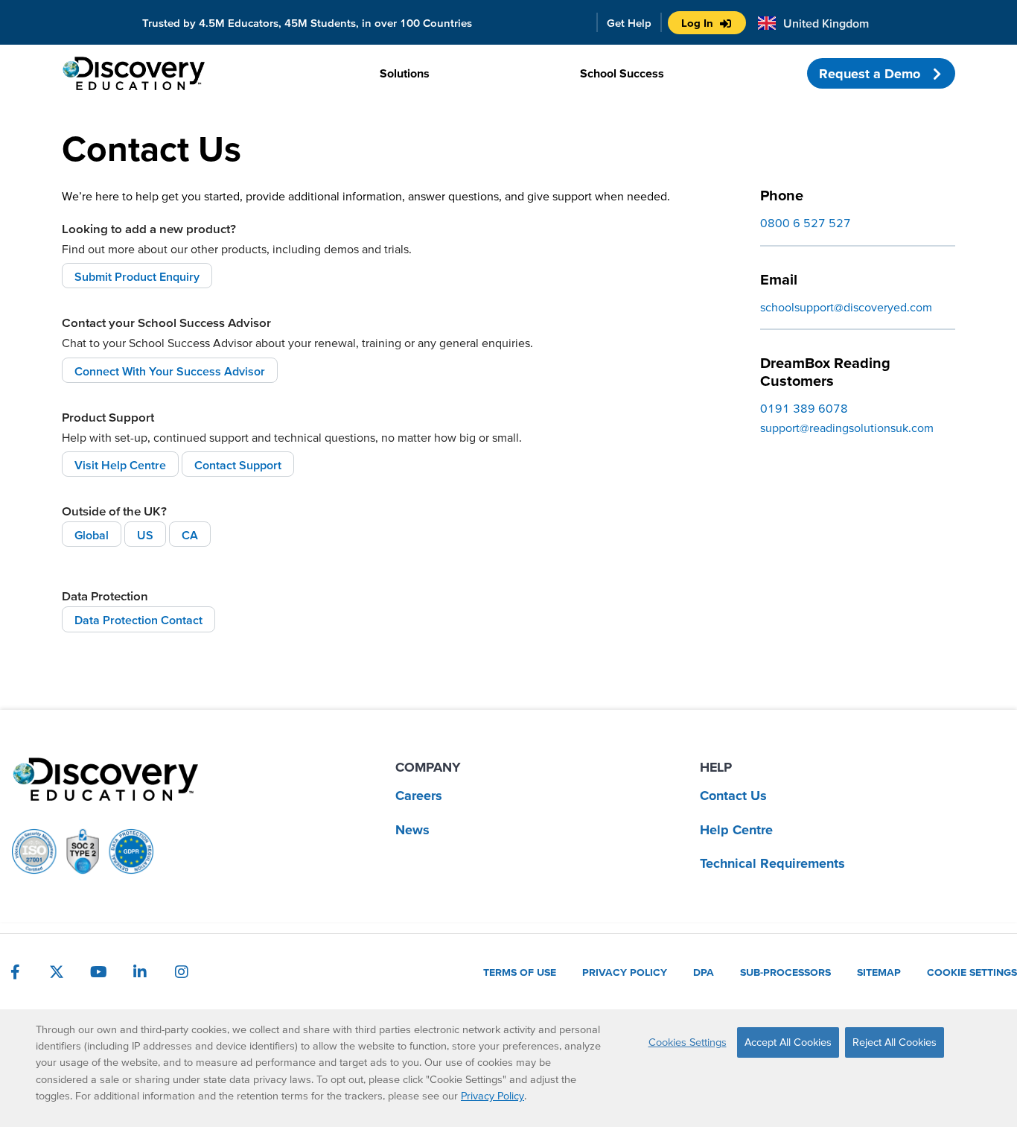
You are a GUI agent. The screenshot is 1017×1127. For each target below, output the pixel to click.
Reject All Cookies (894, 1042)
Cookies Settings (687, 1042)
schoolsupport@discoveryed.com (846, 307)
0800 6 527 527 (805, 222)
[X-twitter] (56, 972)
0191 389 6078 (804, 408)
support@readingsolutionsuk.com (847, 427)
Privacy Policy (492, 1096)
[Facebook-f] (15, 972)
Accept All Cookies (788, 1042)
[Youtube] (98, 972)
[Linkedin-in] (140, 972)
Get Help (629, 22)
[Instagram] (182, 972)
